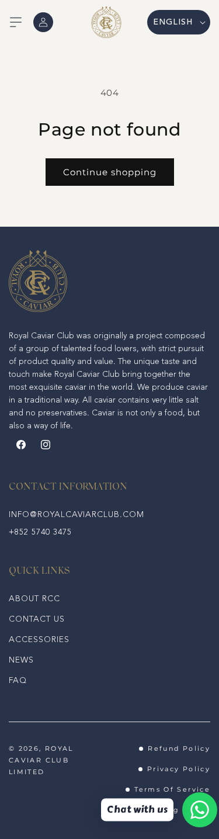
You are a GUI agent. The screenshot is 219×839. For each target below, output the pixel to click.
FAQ (18, 681)
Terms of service (172, 789)
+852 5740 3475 (40, 532)
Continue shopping (110, 172)
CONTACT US (37, 619)
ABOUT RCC (34, 599)
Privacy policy (178, 769)
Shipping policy (175, 810)
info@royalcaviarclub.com (76, 515)
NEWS (21, 660)
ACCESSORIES (39, 640)
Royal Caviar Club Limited (41, 760)
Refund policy (179, 748)
